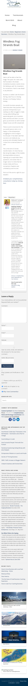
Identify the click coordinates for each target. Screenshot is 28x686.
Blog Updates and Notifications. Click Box (12, 374)
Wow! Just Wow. (5, 574)
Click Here (9, 411)
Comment (4, 306)
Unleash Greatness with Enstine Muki (11, 464)
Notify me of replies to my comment (10, 387)
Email (3, 333)
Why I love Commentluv (10, 391)
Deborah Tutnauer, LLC (16, 204)
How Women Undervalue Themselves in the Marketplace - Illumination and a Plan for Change (13, 433)
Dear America (5, 576)
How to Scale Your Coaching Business (11, 584)
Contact (17, 683)
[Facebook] (6, 208)
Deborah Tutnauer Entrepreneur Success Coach (14, 5)
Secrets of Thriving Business (9, 457)
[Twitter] (8, 208)
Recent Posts (12, 197)
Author (5, 197)
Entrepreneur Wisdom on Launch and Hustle (13, 453)
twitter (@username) (7, 358)
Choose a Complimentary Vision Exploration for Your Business (17, 277)
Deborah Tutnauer (17, 200)
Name (3, 325)
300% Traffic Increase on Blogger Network (13, 460)
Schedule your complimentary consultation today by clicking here (12, 181)
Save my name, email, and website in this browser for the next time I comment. (12, 352)
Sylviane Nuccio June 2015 (13, 559)
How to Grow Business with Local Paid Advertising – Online (11, 606)
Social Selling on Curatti (8, 439)
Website (3, 340)
